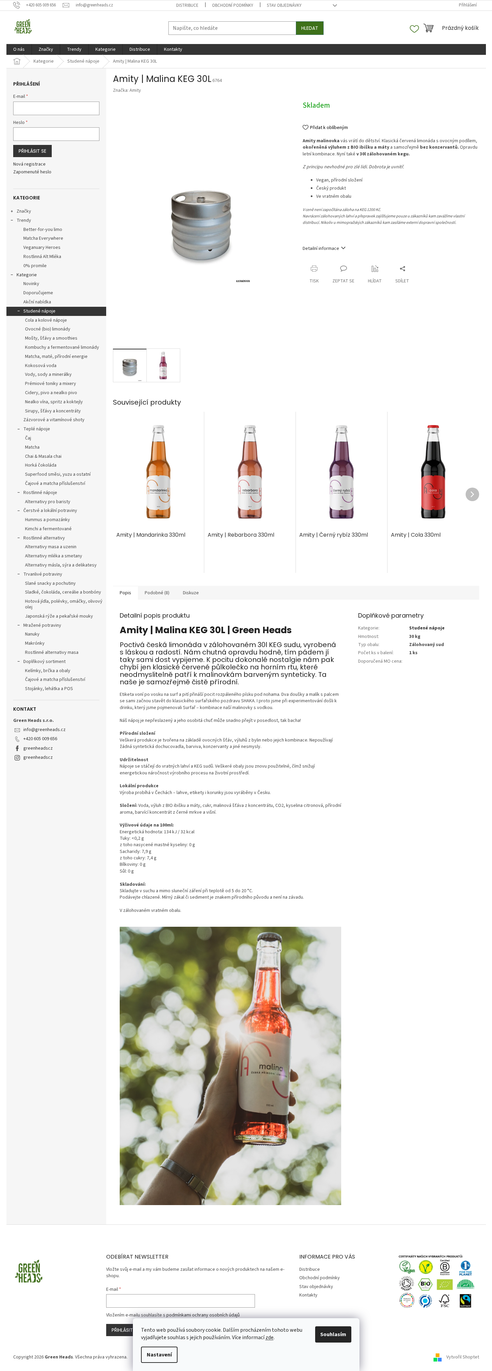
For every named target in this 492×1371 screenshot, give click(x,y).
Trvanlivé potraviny (42, 574)
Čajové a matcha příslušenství (55, 483)
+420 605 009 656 (40, 738)
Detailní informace (321, 248)
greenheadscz (38, 748)
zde (269, 1337)
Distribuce (187, 5)
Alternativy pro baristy (47, 501)
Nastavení (159, 1354)
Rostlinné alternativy (44, 538)
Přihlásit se (32, 151)
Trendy (24, 220)
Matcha (32, 447)
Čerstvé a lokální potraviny (50, 510)
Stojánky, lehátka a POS (49, 688)
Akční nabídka (37, 302)
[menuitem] (18, 49)
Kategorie (27, 275)
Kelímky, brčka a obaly (47, 670)
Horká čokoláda (40, 465)
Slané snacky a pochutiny (50, 583)
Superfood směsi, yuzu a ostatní (58, 474)
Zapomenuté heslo (32, 172)
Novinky (31, 283)
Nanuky (32, 634)
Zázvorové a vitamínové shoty (54, 419)
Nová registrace (29, 164)
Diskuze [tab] (191, 593)
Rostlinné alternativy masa (51, 652)
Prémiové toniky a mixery (50, 383)
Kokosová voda (40, 365)
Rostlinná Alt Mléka (42, 256)
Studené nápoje (39, 311)
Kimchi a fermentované (48, 529)
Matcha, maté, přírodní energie (56, 356)
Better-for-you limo (42, 229)
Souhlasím (333, 1334)
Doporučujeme (38, 293)
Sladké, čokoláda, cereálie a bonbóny (63, 592)
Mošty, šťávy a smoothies (51, 338)
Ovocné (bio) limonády (47, 329)
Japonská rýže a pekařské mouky (59, 616)
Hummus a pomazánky (47, 519)
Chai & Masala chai (43, 456)
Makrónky (35, 643)
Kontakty (308, 1295)
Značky (24, 211)
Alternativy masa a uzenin (50, 546)
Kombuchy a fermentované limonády (62, 347)
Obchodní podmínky (232, 5)
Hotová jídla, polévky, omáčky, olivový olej (63, 604)
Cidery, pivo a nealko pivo (51, 392)
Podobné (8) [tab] (157, 593)
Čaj (28, 438)
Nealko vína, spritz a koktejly (54, 402)
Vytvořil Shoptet (462, 1357)
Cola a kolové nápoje (46, 320)
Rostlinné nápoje (40, 492)
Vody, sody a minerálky (48, 374)
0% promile (35, 265)
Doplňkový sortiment (44, 661)
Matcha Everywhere (43, 238)
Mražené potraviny (42, 625)
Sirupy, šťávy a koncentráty (53, 411)
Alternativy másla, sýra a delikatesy (61, 565)
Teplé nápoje (36, 429)
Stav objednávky (284, 5)
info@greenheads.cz (44, 729)
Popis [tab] (125, 593)
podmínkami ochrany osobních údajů (203, 1315)
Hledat (309, 28)
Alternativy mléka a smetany (53, 556)
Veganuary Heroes (42, 247)
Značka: (127, 90)
